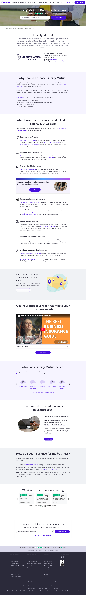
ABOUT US (46, 554)
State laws (51, 157)
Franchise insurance (31, 556)
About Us (59, 2)
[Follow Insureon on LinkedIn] (61, 557)
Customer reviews (48, 561)
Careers (45, 559)
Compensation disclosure (49, 567)
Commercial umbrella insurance (29, 240)
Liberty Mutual (20, 97)
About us (8, 28)
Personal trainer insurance (16, 576)
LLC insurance (30, 565)
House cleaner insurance (15, 567)
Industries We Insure (31, 2)
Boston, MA (53, 59)
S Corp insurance (31, 567)
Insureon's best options (51, 83)
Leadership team (47, 556)
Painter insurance (14, 561)
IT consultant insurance (15, 563)
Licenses (41, 581)
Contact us (46, 574)
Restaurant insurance (15, 572)
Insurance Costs (43, 2)
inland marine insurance (47, 226)
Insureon (18, 585)
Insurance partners (48, 563)
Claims (45, 572)
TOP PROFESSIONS (14, 554)
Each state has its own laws (28, 259)
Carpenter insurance (15, 559)
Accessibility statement (49, 581)
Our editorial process (48, 570)
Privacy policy (28, 581)
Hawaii (18, 374)
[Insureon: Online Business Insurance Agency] (6, 2)
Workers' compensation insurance (30, 253)
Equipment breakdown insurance (31, 213)
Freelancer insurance (31, 559)
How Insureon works (48, 565)
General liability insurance (28, 169)
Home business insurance (32, 561)
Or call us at (43, 22)
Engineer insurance (14, 574)
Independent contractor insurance (34, 563)
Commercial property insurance (29, 202)
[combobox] (21, 17)
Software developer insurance (17, 565)
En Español (58, 581)
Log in (68, 2)
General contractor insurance (16, 556)
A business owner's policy (28, 140)
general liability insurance (52, 142)
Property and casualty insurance (60, 61)
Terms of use (35, 581)
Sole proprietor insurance (32, 570)
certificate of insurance (50, 469)
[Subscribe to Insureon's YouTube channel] (64, 557)
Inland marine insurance (29, 214)
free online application (31, 464)
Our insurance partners (19, 28)
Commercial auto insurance (28, 156)
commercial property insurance (29, 144)
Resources (52, 2)
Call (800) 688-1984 (32, 550)
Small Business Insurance (18, 2)
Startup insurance (31, 572)
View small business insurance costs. (54, 426)
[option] (23, 384)
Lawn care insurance (15, 570)
